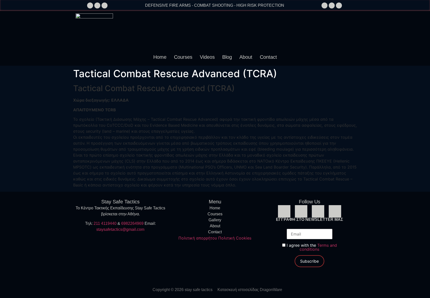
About (245, 57)
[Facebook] (324, 5)
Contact (268, 57)
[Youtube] (335, 211)
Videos (207, 57)
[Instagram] (332, 5)
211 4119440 (105, 223)
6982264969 (132, 223)
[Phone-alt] (90, 5)
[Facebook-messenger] (105, 5)
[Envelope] (97, 5)
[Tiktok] (339, 5)
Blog (227, 57)
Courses (183, 57)
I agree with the (311, 247)
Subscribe (309, 261)
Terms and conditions (318, 247)
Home (159, 57)
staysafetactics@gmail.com (120, 229)
